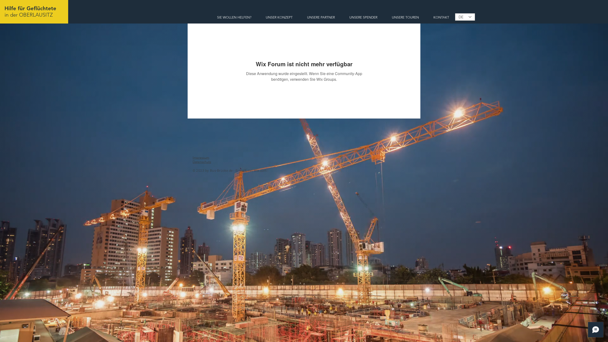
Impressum (201, 157)
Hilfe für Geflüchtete (30, 8)
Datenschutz (202, 162)
